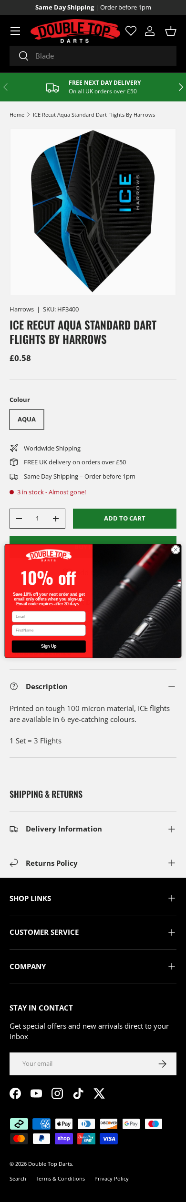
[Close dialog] (176, 550)
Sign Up (48, 646)
